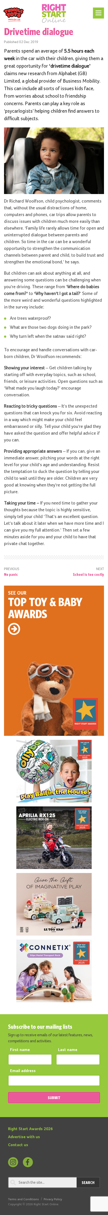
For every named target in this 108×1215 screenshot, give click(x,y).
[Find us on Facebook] (28, 1162)
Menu (97, 11)
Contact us (18, 1145)
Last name (67, 1050)
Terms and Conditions (23, 1199)
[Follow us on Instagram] (13, 1162)
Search (88, 1182)
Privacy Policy (53, 1199)
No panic (11, 574)
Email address (23, 1071)
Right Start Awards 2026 (30, 1129)
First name (20, 1050)
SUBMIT (54, 1097)
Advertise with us (24, 1137)
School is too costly (88, 574)
